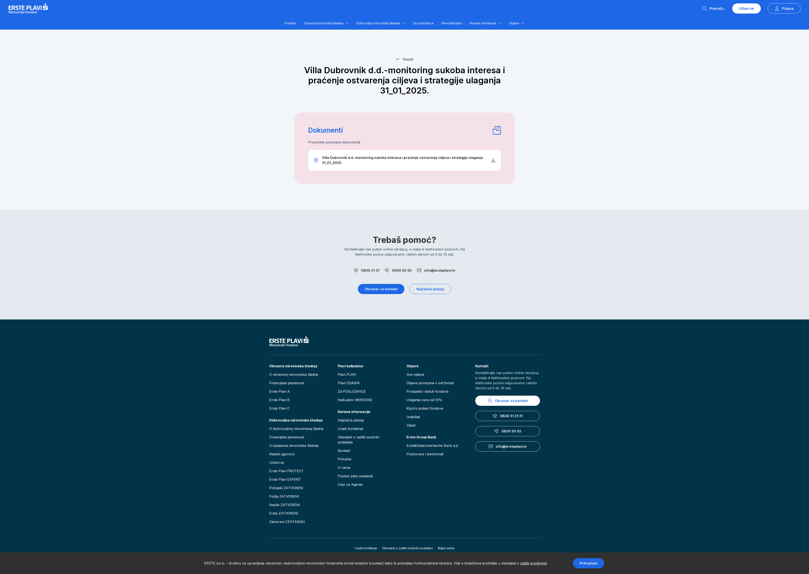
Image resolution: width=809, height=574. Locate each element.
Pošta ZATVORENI (284, 496)
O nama (344, 467)
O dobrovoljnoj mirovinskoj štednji (296, 429)
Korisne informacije (483, 23)
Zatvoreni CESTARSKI (287, 522)
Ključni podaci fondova (425, 408)
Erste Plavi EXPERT (285, 479)
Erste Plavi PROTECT (286, 471)
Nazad (408, 59)
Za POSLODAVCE (352, 391)
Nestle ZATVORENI (284, 505)
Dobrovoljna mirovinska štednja (378, 23)
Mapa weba (446, 548)
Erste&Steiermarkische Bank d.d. (433, 445)
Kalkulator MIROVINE (355, 400)
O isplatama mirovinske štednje (294, 445)
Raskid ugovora (281, 454)
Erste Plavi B (279, 400)
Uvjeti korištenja (350, 429)
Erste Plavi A (279, 391)
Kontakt (344, 451)
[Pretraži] (704, 8)
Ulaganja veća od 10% (424, 400)
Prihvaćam (588, 563)
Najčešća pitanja (430, 289)
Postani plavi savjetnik (355, 476)
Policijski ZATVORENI (286, 488)
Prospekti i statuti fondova (427, 391)
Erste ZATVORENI (283, 513)
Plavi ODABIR (349, 383)
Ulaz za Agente (350, 484)
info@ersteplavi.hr (440, 270)
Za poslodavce (423, 23)
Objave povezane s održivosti (430, 383)
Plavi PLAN (347, 374)
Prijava (788, 8)
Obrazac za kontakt (381, 289)
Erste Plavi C (279, 408)
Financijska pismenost (286, 383)
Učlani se (746, 8)
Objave (514, 23)
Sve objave (415, 374)
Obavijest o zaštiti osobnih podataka (358, 439)
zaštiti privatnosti (533, 563)
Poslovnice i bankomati (425, 454)
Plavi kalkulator (451, 23)
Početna (290, 23)
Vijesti (411, 425)
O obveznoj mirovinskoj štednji (293, 374)
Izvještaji (413, 417)
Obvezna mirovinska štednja (323, 23)
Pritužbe (344, 459)
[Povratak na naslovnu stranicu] (28, 8)
